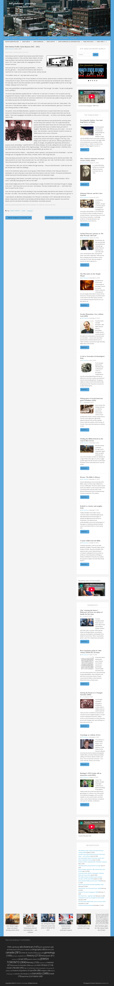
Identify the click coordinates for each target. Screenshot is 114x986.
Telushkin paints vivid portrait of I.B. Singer (89, 865)
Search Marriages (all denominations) (69, 41)
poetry (9, 971)
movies (25, 965)
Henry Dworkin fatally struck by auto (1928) (89, 881)
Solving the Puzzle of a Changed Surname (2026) (91, 898)
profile (23, 211)
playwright (51, 968)
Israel (23, 959)
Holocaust (47, 955)
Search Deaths (51, 41)
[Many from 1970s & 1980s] (92, 71)
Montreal (15, 965)
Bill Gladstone (10, 49)
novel (11, 968)
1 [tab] (88, 80)
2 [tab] (90, 80)
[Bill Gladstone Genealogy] (57, 18)
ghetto (23, 956)
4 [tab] (94, 80)
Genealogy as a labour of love (90, 735)
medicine (43, 962)
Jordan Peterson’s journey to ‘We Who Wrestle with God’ (91, 234)
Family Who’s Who (88, 41)
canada (13, 952)
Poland (16, 970)
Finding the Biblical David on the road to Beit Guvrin (91, 440)
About (14, 38)
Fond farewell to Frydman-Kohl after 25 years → (59, 217)
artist (23, 950)
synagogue (30, 211)
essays (40, 953)
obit (20, 967)
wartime (27, 976)
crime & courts (28, 952)
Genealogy (42, 38)
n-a (82, 124)
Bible (29, 950)
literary (32, 962)
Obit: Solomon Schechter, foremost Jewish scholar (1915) (92, 159)
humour (15, 959)
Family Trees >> (101, 41)
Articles (33, 38)
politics (25, 970)
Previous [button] (80, 71)
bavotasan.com (104, 983)
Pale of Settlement (31, 968)
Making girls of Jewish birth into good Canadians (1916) (91, 399)
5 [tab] (96, 80)
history (34, 955)
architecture (13, 949)
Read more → (84, 149)
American (31, 946)
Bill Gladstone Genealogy (21, 983)
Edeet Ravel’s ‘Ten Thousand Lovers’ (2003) (89, 888)
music (33, 965)
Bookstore (53, 38)
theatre (27, 974)
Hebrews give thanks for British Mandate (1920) (90, 884)
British (50, 950)
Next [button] (105, 71)
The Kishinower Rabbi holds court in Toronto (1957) (91, 901)
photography (43, 968)
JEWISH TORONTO (15, 211)
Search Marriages (38, 41)
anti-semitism (46, 947)
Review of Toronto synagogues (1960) (88, 892)
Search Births (26, 41)
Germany (15, 956)
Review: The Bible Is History (90, 477)
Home (7, 38)
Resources (23, 38)
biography (39, 949)
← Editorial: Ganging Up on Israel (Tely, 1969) (18, 217)
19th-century (15, 947)
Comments (64, 38)
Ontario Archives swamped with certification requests (92, 862)
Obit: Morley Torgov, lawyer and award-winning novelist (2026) (12, 928)
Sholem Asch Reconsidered (85, 905)
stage (12, 974)
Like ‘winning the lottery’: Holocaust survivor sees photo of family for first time (91, 612)
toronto (40, 973)
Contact (74, 38)
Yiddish (37, 976)
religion (45, 970)
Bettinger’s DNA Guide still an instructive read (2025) (90, 774)
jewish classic (34, 959)
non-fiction (45, 965)
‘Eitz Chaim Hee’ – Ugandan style (86, 896)
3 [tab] (92, 80)
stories (19, 974)
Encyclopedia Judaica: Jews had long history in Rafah (91, 121)
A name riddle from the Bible (90, 541)
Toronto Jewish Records (12, 41)
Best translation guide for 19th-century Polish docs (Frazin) (91, 651)
